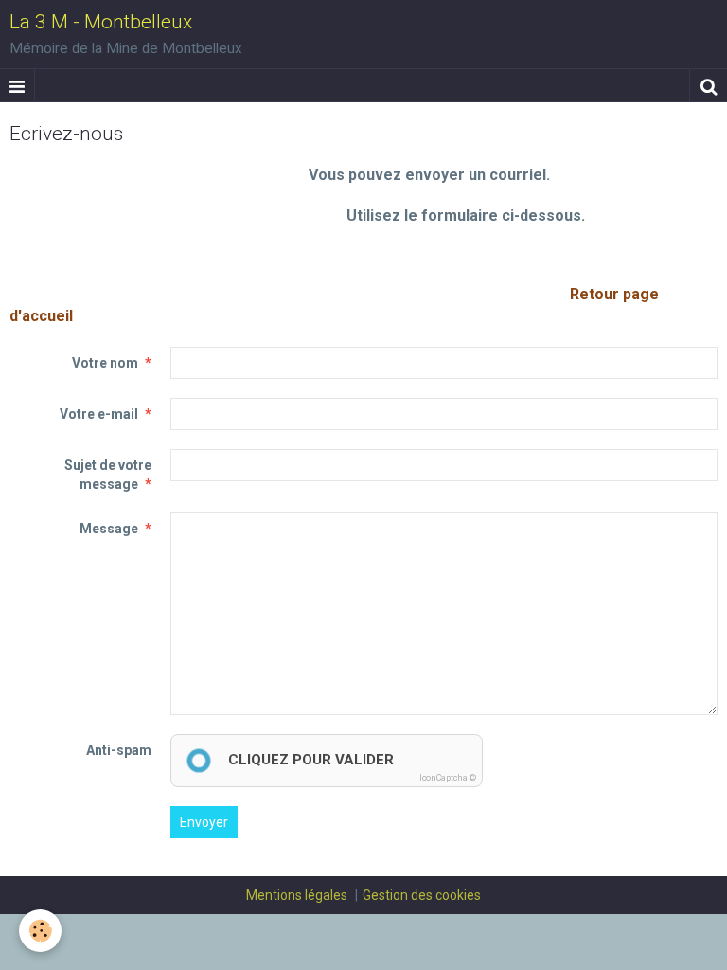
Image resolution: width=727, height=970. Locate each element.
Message (109, 528)
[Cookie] (40, 930)
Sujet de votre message (107, 475)
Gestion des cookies (422, 895)
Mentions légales (296, 895)
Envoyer (204, 822)
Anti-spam (118, 750)
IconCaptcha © (447, 777)
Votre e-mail (99, 414)
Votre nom (105, 362)
